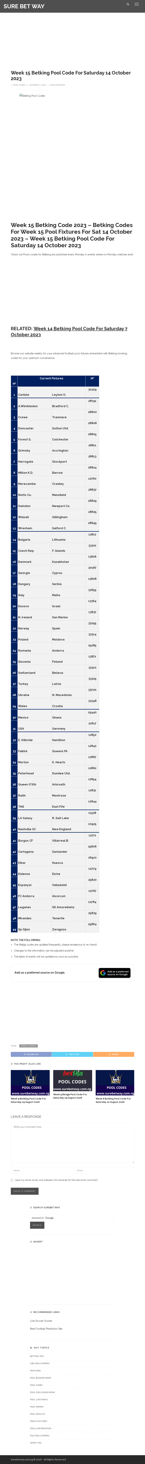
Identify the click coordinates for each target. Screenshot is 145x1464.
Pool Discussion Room (42, 1392)
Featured (35, 1370)
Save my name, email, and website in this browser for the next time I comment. (56, 1180)
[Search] (128, 4)
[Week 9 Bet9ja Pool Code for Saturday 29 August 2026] (72, 1080)
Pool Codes (19, 85)
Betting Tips (37, 1356)
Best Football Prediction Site (46, 1328)
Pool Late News (39, 1399)
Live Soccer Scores (41, 1320)
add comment (57, 85)
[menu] (137, 4)
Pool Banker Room (40, 1378)
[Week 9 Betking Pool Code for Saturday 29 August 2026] (30, 1082)
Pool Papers (37, 1407)
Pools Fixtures (38, 1421)
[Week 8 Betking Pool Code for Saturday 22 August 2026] (115, 1082)
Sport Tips (35, 1443)
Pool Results (37, 1414)
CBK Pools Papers (40, 1363)
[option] (30, 1087)
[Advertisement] (72, 38)
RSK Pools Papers (39, 1435)
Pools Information (40, 1428)
